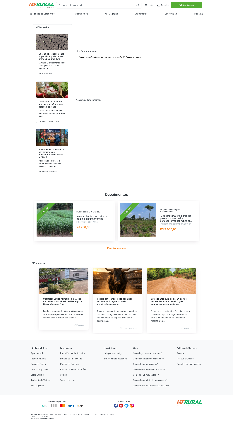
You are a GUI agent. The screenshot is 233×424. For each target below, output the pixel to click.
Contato (63, 375)
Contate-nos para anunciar (189, 364)
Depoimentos (141, 14)
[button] (137, 5)
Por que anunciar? (185, 358)
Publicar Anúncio (186, 5)
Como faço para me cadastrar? (147, 353)
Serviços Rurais (38, 364)
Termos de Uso (67, 380)
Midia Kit (198, 14)
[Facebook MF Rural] (116, 406)
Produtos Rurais (38, 358)
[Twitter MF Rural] (126, 406)
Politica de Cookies (69, 364)
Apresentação (37, 353)
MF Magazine (111, 14)
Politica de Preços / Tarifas (73, 369)
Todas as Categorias (44, 14)
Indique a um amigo (113, 353)
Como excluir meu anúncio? (146, 375)
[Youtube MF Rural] (121, 406)
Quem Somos (81, 14)
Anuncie (180, 353)
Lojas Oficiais (171, 14)
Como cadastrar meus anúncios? (148, 358)
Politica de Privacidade (71, 358)
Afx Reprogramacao (87, 51)
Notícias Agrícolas (39, 369)
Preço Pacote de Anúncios (72, 353)
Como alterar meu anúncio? (145, 364)
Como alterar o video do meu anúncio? (151, 385)
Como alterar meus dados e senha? (149, 369)
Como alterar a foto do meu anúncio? (150, 380)
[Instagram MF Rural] (132, 406)
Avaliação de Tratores (41, 380)
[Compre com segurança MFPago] (35, 406)
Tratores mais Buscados (115, 358)
